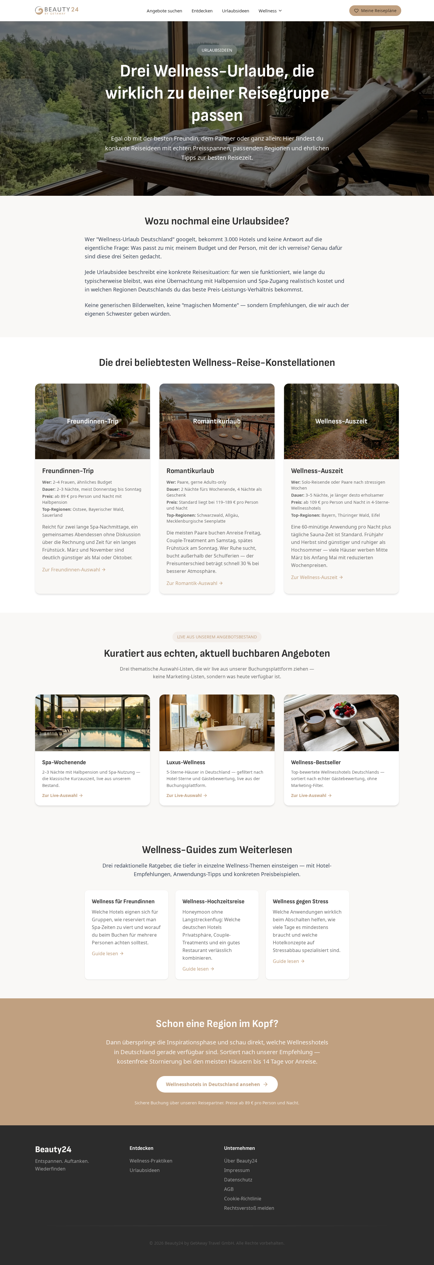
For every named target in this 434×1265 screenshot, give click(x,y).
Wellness (268, 11)
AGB (229, 1189)
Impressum (237, 1170)
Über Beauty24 (240, 1161)
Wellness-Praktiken (151, 1161)
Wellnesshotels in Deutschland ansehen (213, 1084)
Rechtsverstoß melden (249, 1208)
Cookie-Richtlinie (242, 1198)
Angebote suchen (164, 11)
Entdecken (202, 11)
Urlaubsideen (235, 11)
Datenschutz (238, 1179)
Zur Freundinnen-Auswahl (71, 569)
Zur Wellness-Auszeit (314, 577)
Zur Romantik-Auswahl (192, 583)
